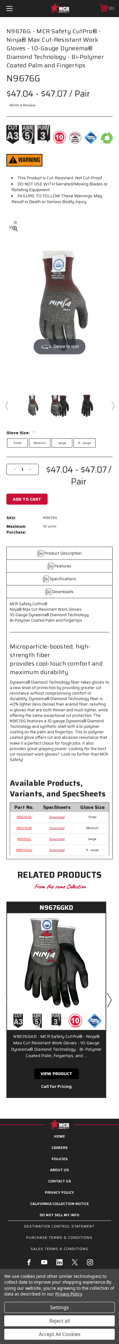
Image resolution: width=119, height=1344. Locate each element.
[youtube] (44, 1262)
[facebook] (29, 1262)
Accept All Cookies (60, 1334)
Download (57, 817)
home (59, 1136)
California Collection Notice (59, 1203)
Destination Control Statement (59, 1226)
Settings (59, 1307)
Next (112, 405)
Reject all (59, 1320)
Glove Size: (21, 433)
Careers (60, 1147)
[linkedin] (59, 1262)
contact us (59, 1181)
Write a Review (22, 105)
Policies (60, 1159)
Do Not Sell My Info (59, 1215)
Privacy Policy (59, 1192)
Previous (6, 405)
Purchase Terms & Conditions (59, 1237)
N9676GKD (56, 908)
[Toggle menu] (17, 8)
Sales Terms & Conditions (59, 1249)
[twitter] (74, 1262)
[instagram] (90, 1262)
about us (59, 1170)
